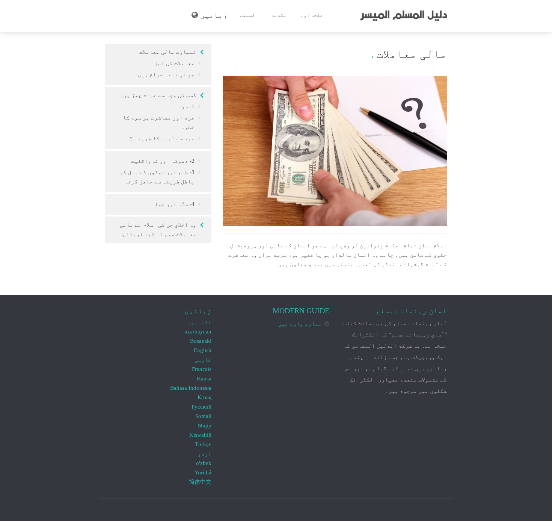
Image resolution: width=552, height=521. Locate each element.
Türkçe (203, 444)
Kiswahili (200, 435)
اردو (204, 454)
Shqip (204, 426)
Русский (201, 407)
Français (201, 369)
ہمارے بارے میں (300, 324)
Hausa (204, 379)
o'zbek (203, 463)
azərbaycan (198, 332)
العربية (199, 322)
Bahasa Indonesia (190, 388)
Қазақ (204, 397)
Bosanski (200, 341)
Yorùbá (203, 473)
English (202, 350)
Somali (203, 416)
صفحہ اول (312, 15)
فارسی (203, 360)
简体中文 (200, 482)
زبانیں (213, 15)
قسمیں (247, 15)
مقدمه (279, 15)
